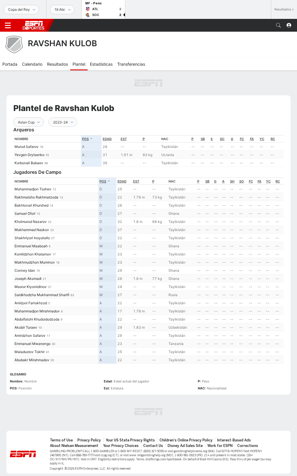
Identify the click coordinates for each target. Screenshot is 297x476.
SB (203, 139)
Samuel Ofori (25, 213)
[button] (278, 25)
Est (124, 139)
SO (241, 181)
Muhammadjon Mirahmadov (37, 311)
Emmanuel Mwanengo (32, 343)
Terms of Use (61, 440)
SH (232, 181)
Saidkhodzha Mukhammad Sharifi (42, 295)
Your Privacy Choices (121, 446)
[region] (148, 151)
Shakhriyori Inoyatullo (32, 238)
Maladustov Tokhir (30, 352)
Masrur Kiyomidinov (31, 286)
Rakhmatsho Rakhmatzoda (36, 197)
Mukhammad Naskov (32, 230)
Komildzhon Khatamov (33, 254)
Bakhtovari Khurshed (31, 205)
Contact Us (153, 446)
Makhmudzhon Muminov (35, 262)
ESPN (33, 25)
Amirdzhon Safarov (30, 335)
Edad (107, 139)
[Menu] (8, 25)
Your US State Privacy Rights (130, 440)
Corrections (247, 446)
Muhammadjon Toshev (33, 189)
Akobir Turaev (26, 327)
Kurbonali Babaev (29, 163)
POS (85, 139)
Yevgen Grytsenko (29, 155)
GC (222, 139)
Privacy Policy (89, 440)
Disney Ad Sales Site (185, 446)
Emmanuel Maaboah (31, 246)
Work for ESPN (220, 446)
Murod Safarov (27, 146)
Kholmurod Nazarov (31, 221)
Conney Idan (25, 270)
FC (242, 139)
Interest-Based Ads (234, 440)
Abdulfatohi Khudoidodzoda (37, 319)
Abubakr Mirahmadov (32, 360)
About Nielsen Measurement (74, 446)
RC (273, 139)
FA (252, 139)
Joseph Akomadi (28, 278)
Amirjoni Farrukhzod (31, 303)
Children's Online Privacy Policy (186, 440)
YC (262, 139)
